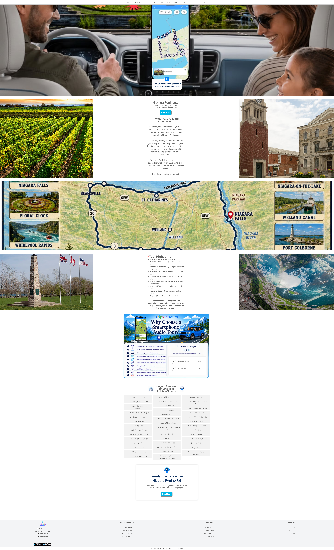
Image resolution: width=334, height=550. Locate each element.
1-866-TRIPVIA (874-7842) (43, 531)
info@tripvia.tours (43, 529)
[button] (165, 112)
